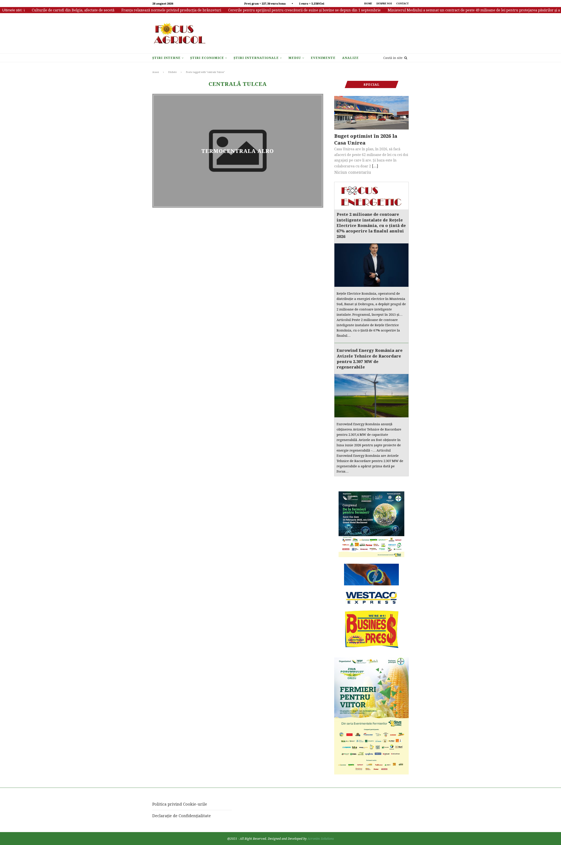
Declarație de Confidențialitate (181, 815)
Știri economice (207, 58)
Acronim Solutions (320, 838)
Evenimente (323, 58)
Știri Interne (166, 58)
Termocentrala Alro (237, 150)
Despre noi (384, 3)
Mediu (294, 58)
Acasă (155, 72)
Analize (350, 58)
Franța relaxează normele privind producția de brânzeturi (155, 10)
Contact (402, 3)
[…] (375, 165)
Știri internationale (256, 58)
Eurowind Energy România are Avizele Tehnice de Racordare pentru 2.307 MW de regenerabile (370, 359)
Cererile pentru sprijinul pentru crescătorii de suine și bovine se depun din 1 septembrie (288, 10)
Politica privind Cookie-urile (179, 804)
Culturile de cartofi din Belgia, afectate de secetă (56, 10)
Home (368, 3)
